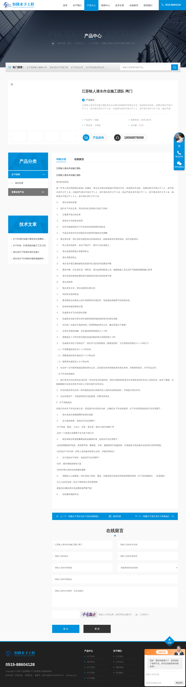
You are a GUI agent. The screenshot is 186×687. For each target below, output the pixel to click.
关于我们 (77, 5)
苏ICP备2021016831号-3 (53, 675)
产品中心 (91, 5)
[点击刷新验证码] (89, 614)
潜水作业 (91, 662)
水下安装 (91, 673)
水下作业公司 (77, 67)
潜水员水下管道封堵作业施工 (26, 252)
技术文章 (119, 5)
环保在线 (19, 675)
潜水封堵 (19, 183)
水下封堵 (94, 43)
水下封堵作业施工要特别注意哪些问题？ (29, 239)
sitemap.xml (71, 675)
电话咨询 (179, 156)
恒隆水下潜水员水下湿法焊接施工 (83, 516)
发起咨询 (179, 683)
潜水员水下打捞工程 (59, 67)
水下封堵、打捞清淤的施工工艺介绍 (29, 245)
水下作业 (91, 656)
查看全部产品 (18, 192)
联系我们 (148, 5)
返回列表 (117, 516)
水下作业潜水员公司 (95, 67)
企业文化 (120, 662)
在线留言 (133, 5)
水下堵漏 (91, 678)
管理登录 (29, 675)
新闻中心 (105, 5)
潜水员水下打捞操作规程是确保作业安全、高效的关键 (29, 258)
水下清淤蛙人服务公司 (37, 67)
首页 (65, 5)
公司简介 (120, 656)
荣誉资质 (120, 667)
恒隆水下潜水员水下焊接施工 (156, 516)
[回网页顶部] (179, 146)
